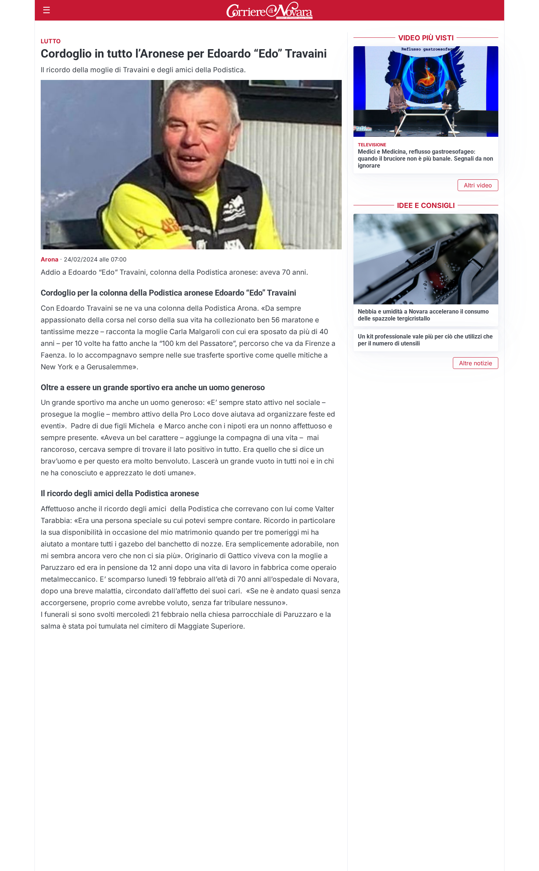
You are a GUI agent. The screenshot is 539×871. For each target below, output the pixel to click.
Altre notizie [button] (475, 363)
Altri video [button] (478, 185)
